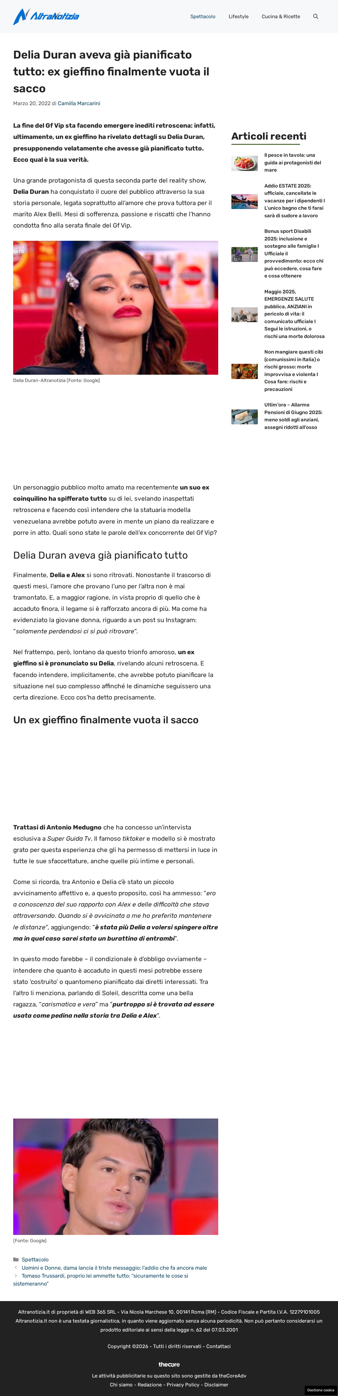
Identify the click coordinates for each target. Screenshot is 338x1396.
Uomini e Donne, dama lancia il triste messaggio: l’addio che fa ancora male (114, 1268)
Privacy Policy (183, 1385)
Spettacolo (203, 17)
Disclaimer (216, 1385)
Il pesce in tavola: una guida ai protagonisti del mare (292, 162)
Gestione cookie (320, 1390)
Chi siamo (121, 1385)
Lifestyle (239, 17)
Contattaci (218, 1346)
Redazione (150, 1385)
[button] (316, 16)
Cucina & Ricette (281, 17)
